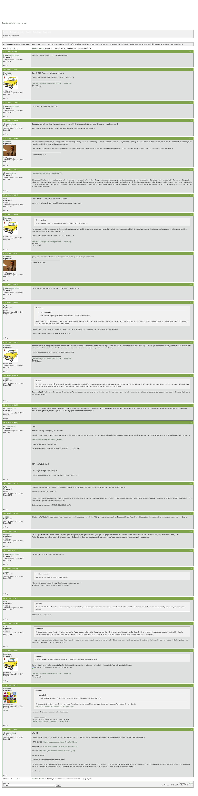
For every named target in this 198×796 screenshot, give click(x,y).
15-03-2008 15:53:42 (10, 103)
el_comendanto (9, 124)
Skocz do (6, 783)
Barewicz (7, 73)
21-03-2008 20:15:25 (10, 551)
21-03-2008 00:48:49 (10, 375)
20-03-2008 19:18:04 (10, 285)
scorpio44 (7, 535)
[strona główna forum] (13, 20)
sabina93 (7, 689)
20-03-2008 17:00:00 (10, 170)
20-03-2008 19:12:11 (10, 253)
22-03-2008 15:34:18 (10, 651)
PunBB (190, 783)
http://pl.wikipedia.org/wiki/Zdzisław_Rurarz (47, 439)
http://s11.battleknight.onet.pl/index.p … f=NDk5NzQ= (50, 721)
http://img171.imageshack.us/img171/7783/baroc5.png (54, 706)
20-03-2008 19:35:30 (10, 342)
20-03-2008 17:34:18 (10, 214)
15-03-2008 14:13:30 (10, 69)
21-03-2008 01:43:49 (10, 423)
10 (18, 48)
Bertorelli (7, 142)
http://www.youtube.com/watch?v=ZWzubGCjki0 (61, 746)
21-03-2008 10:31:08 (10, 484)
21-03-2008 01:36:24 (10, 405)
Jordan (6, 379)
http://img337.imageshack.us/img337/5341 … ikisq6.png (51, 83)
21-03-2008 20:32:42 (10, 623)
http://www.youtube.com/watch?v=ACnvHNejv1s (60, 742)
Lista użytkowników (17, 32)
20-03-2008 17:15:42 (10, 195)
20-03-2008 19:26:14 (10, 302)
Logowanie (47, 32)
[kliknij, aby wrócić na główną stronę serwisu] (25, 8)
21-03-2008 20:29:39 (10, 598)
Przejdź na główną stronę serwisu (14, 23)
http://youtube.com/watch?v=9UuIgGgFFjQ (47, 173)
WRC (5, 199)
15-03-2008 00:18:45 (10, 52)
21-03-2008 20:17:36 (10, 568)
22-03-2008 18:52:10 (10, 729)
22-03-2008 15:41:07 (10, 685)
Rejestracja (37, 32)
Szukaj (28, 32)
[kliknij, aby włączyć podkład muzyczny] (9, 792)
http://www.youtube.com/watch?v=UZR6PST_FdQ (57, 751)
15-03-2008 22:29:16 (10, 120)
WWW (5, 710)
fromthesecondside (11, 55)
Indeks (5, 32)
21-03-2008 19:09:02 (10, 531)
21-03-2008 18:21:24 (10, 513)
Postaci (41, 48)
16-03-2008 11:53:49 (10, 138)
